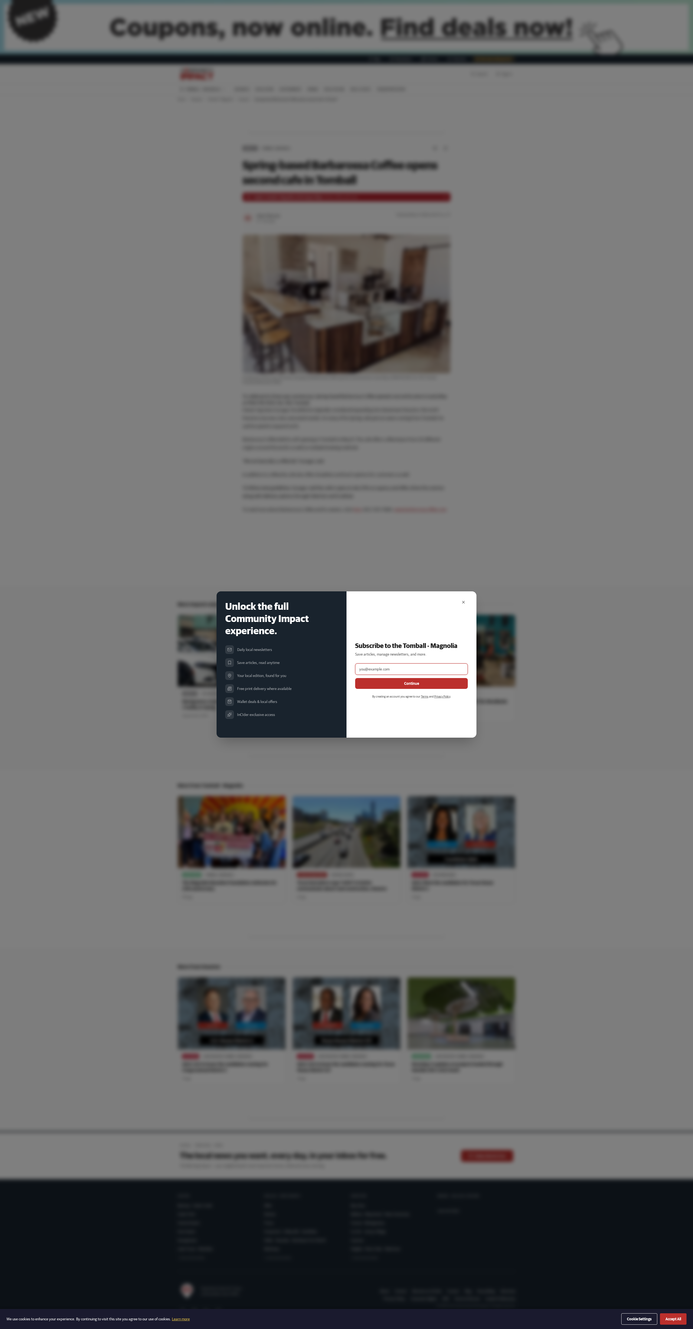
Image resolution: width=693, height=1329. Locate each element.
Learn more (181, 1319)
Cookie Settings (639, 1319)
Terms (425, 696)
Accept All (673, 1319)
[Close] (463, 602)
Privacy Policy (442, 696)
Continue (411, 683)
